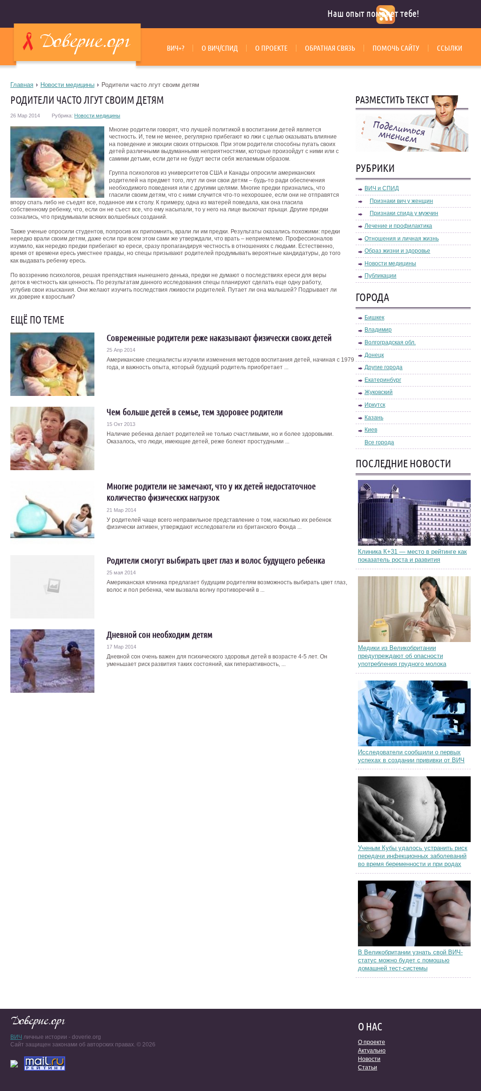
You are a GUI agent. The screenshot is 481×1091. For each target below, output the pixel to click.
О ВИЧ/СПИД (220, 48)
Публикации (380, 275)
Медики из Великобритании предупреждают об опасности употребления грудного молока (402, 655)
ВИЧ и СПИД (382, 188)
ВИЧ (16, 1037)
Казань (374, 417)
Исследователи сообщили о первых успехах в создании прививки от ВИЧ (411, 756)
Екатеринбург (383, 380)
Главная (21, 84)
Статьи (367, 1067)
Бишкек (374, 317)
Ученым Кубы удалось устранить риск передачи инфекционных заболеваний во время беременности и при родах (412, 855)
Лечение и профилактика (398, 226)
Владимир (378, 329)
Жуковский (379, 392)
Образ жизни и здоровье (397, 251)
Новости (369, 1059)
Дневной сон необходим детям (160, 634)
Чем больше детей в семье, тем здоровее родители (195, 412)
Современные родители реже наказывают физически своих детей (219, 338)
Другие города (384, 367)
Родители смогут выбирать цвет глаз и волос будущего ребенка (216, 560)
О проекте (271, 48)
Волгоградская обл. (390, 342)
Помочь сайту (395, 48)
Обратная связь (330, 48)
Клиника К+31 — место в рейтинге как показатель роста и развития (412, 555)
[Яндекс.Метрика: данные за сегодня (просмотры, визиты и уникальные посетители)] (14, 1064)
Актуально (372, 1050)
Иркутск (375, 405)
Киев (371, 429)
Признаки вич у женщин (401, 201)
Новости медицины (67, 84)
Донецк (374, 355)
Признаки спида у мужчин (404, 213)
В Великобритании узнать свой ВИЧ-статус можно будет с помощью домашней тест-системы (410, 960)
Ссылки (449, 48)
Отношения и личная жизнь (402, 238)
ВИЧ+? (175, 48)
